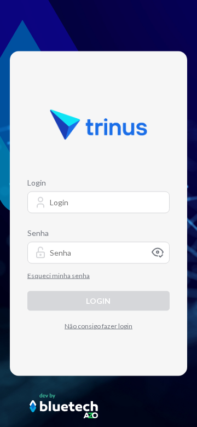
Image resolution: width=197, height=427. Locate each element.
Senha (38, 233)
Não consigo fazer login (98, 326)
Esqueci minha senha (58, 276)
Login (36, 182)
